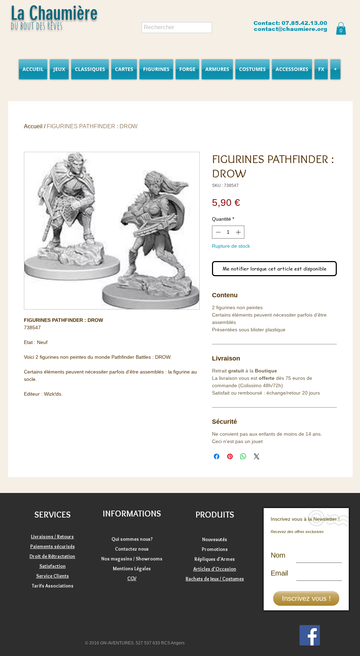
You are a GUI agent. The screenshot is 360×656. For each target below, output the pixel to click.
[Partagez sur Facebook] (216, 456)
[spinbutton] (228, 232)
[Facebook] (310, 635)
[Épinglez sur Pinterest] (230, 456)
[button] (341, 28)
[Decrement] (217, 232)
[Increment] (238, 232)
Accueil (33, 126)
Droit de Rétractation (52, 556)
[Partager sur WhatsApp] (243, 456)
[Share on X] (256, 456)
